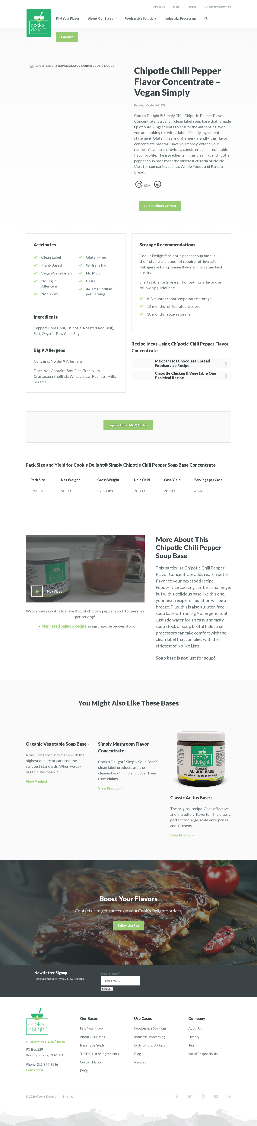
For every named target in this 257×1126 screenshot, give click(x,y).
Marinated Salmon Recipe (64, 626)
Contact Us (34, 1070)
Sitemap (68, 1096)
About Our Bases (100, 18)
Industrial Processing (180, 18)
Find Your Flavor (67, 18)
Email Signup (111, 973)
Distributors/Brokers (218, 6)
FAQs (84, 1071)
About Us (159, 6)
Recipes (191, 6)
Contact (67, 37)
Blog (176, 6)
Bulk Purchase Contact (160, 205)
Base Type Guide (92, 1045)
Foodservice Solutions (141, 18)
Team (192, 1045)
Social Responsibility (203, 1054)
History (193, 1037)
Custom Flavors (91, 1062)
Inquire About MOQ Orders (128, 425)
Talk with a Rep (128, 925)
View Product (36, 781)
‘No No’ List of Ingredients (99, 1054)
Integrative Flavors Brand (47, 1041)
